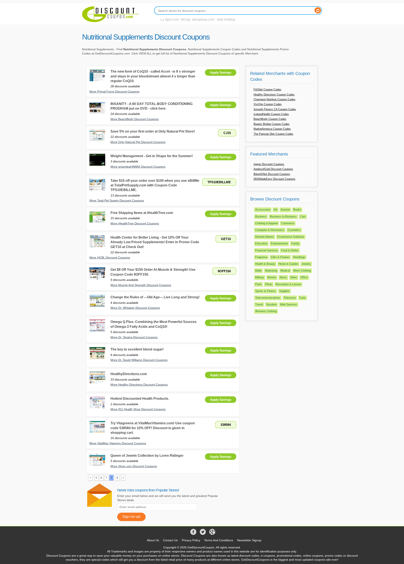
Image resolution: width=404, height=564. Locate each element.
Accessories (262, 209)
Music (283, 277)
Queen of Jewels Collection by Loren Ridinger (146, 455)
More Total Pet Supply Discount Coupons (116, 200)
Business (261, 216)
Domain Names (264, 236)
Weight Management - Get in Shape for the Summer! (151, 156)
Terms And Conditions (218, 540)
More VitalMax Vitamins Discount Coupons (117, 443)
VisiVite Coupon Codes (268, 104)
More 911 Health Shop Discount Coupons (138, 409)
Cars (303, 216)
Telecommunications (267, 297)
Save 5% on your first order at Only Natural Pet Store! (152, 131)
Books (297, 209)
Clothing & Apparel (266, 223)
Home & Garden (288, 263)
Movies (271, 277)
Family (295, 243)
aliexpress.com (203, 19)
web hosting (226, 19)
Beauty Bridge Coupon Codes (272, 124)
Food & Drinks (290, 250)
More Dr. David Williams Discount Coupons (138, 360)
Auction (285, 209)
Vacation (271, 304)
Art (275, 209)
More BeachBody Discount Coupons (134, 119)
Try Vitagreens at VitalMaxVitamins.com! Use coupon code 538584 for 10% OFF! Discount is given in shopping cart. (152, 427)
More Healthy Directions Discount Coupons (139, 384)
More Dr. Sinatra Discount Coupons (134, 337)
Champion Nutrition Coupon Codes (274, 99)
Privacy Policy (191, 540)
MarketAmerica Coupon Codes (272, 128)
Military (259, 277)
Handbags (299, 257)
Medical (285, 270)
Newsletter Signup (249, 540)
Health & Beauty (265, 263)
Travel (259, 304)
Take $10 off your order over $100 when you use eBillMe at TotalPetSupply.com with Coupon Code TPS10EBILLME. (154, 185)
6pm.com (172, 19)
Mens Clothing (302, 270)
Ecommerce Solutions (290, 236)
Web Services (288, 304)
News (293, 277)
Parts (258, 284)
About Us (153, 540)
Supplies (284, 291)
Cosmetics (294, 230)
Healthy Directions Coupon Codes (274, 94)
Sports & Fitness (265, 291)
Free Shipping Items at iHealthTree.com (141, 213)
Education (261, 243)
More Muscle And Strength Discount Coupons (140, 285)
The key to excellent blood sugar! (136, 349)
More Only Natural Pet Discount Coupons (137, 142)
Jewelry (306, 263)
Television (290, 297)
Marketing (271, 270)
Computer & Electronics (269, 230)
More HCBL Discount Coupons (109, 257)
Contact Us (170, 540)
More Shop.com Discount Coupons (133, 466)
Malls (258, 270)
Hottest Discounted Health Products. (139, 398)
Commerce (287, 223)
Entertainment (279, 243)
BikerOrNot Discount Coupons (272, 174)
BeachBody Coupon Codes (270, 119)
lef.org (185, 19)
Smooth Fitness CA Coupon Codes (275, 109)
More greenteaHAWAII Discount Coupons (137, 166)
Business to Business (283, 216)
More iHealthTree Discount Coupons (134, 223)
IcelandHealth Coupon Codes (271, 114)
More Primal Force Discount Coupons (114, 91)
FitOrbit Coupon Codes (267, 89)
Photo (268, 284)
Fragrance (261, 257)
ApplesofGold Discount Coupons (273, 169)
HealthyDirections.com (128, 374)
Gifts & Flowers (280, 257)
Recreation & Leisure (288, 284)
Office (304, 277)
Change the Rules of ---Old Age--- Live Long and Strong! (154, 297)
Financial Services (266, 250)
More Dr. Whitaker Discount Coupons (135, 307)
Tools (302, 297)
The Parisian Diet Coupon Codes (273, 133)
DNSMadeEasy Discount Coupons (274, 178)
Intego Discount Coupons (269, 164)
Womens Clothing (266, 311)
